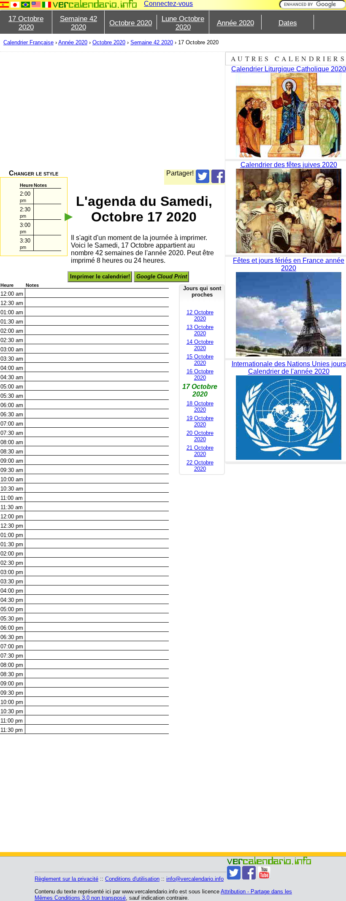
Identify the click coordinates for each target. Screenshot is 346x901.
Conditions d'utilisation (132, 879)
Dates (287, 23)
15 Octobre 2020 (200, 359)
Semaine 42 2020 (78, 23)
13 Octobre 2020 (200, 330)
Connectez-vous (168, 3)
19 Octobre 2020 (200, 421)
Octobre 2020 (130, 23)
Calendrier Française (28, 42)
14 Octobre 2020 (200, 345)
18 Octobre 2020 (200, 406)
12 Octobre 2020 (200, 315)
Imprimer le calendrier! (100, 276)
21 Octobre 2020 (200, 451)
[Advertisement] (112, 110)
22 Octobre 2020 (200, 465)
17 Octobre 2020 (25, 23)
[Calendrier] (95, 4)
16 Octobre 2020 (200, 374)
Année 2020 (235, 23)
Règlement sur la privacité (66, 879)
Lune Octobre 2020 (183, 23)
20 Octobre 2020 (200, 436)
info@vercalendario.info (195, 879)
